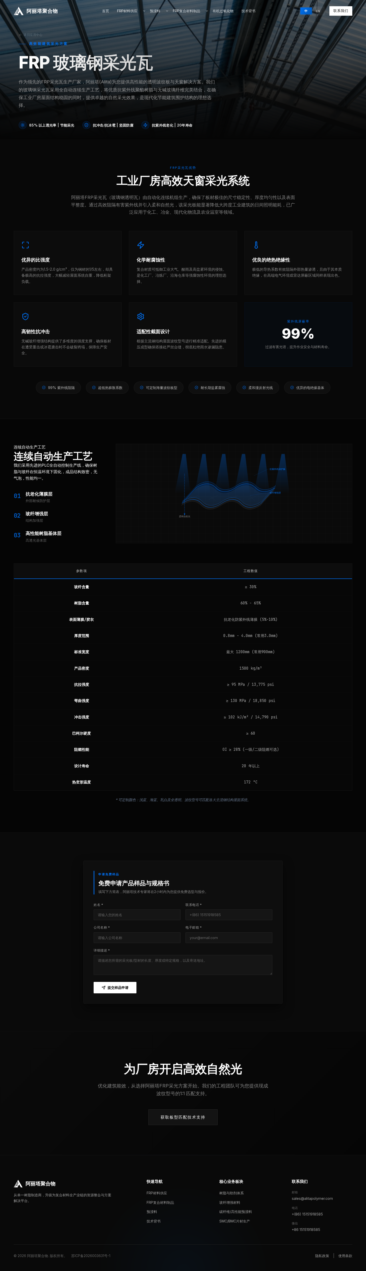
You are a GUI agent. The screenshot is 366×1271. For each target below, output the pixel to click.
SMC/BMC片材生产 (234, 1221)
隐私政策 (322, 1256)
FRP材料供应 (127, 11)
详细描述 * (102, 950)
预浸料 (155, 11)
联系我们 (340, 10)
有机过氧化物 (223, 11)
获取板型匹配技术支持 (183, 1117)
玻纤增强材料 (229, 1202)
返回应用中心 (33, 35)
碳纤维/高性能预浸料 (235, 1211)
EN (318, 11)
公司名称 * (102, 927)
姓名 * (98, 905)
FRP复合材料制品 (186, 11)
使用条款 (345, 1256)
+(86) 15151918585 (307, 1214)
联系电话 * (193, 905)
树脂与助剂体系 (231, 1193)
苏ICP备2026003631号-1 (90, 1256)
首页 (105, 11)
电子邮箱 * (193, 927)
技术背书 (248, 11)
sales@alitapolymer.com (312, 1198)
